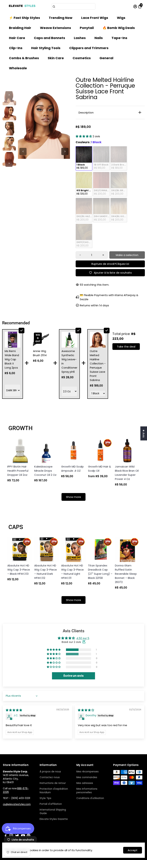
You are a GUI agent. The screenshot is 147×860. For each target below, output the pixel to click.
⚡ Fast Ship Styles (24, 17)
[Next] (9, 163)
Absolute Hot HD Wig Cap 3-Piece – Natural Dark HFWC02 (45, 572)
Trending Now (60, 17)
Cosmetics (82, 58)
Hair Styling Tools (45, 48)
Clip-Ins (15, 48)
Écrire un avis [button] (73, 676)
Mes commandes (86, 777)
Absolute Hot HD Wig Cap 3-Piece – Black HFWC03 (18, 570)
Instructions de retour (53, 783)
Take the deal (126, 346)
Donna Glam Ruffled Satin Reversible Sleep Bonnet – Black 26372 (126, 574)
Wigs (121, 17)
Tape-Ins (119, 38)
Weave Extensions (55, 28)
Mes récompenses (87, 771)
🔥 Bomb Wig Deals (119, 28)
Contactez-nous (50, 777)
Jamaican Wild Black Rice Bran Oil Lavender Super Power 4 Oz (127, 473)
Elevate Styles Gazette (54, 819)
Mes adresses (84, 783)
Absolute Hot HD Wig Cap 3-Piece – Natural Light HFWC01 (72, 572)
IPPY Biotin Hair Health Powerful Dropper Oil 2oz (17, 471)
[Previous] (9, 94)
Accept (132, 850)
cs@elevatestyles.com (17, 804)
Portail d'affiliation (51, 804)
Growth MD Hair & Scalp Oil (99, 469)
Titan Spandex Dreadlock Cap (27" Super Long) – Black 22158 (100, 572)
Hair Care (17, 38)
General (106, 58)
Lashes (80, 38)
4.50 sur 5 (82, 638)
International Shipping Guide (53, 811)
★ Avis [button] (144, 433)
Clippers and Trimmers (88, 48)
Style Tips (45, 798)
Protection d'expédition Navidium (54, 790)
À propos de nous (50, 771)
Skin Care (56, 58)
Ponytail (87, 28)
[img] (14, 710)
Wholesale (18, 68)
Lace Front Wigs (94, 17)
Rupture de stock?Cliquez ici (110, 264)
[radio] (84, 158)
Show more (73, 497)
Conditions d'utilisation (90, 798)
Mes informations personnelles (86, 790)
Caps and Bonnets (49, 38)
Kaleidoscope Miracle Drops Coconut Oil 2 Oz (45, 471)
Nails (98, 38)
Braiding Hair (20, 28)
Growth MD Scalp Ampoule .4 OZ (72, 469)
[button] (84, 136)
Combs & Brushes (24, 58)
